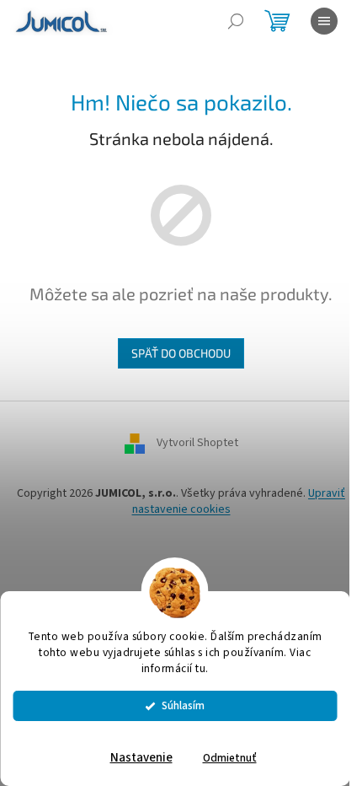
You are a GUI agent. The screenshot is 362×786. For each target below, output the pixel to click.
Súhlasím (183, 705)
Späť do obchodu (181, 353)
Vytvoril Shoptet (197, 442)
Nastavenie (141, 758)
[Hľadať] (236, 21)
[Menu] (324, 21)
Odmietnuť (230, 758)
